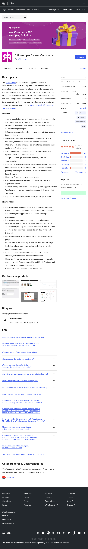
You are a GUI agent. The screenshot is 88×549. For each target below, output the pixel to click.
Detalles (7, 68)
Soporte (82, 68)
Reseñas (19, 68)
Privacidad (6, 505)
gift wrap (82, 113)
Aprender (48, 493)
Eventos (70, 497)
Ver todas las (80, 172)
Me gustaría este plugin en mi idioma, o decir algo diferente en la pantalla (16, 428)
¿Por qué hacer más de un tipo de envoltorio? (20, 352)
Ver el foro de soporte (69, 198)
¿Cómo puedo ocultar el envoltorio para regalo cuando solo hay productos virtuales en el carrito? (22, 401)
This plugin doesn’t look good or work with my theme (23, 454)
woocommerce (80, 121)
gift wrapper (81, 117)
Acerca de (6, 493)
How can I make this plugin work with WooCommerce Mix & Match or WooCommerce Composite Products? (23, 420)
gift (77, 113)
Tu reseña (64, 172)
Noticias (5, 497)
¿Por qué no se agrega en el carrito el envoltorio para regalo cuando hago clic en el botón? (21, 344)
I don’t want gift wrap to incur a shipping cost (20, 381)
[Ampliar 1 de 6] (16, 283)
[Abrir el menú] (84, 3)
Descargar (80, 57)
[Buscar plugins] (25, 17)
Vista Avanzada (67, 132)
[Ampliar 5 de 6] (54, 283)
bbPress (6, 519)
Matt (5, 516)
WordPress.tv (51, 505)
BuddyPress (8, 523)
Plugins (26, 501)
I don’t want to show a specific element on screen (22, 394)
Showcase (28, 493)
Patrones (27, 505)
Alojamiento (6, 501)
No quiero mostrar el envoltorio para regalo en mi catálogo (25, 388)
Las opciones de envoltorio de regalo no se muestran (23, 337)
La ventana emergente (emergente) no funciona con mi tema (16, 447)
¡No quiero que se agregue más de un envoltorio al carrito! (25, 374)
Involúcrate (71, 493)
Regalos (71, 505)
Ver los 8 (83, 108)
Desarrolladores (51, 501)
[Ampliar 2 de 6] (16, 290)
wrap (83, 126)
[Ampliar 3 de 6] (35, 283)
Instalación (32, 68)
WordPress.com (9, 512)
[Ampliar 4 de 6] (35, 295)
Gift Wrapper (11, 82)
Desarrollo (45, 68)
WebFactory (23, 59)
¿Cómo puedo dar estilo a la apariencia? (18, 359)
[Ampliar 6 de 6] (54, 292)
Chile (9, 533)
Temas (26, 497)
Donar (70, 501)
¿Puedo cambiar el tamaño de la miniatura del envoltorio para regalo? (16, 366)
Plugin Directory (8, 10)
